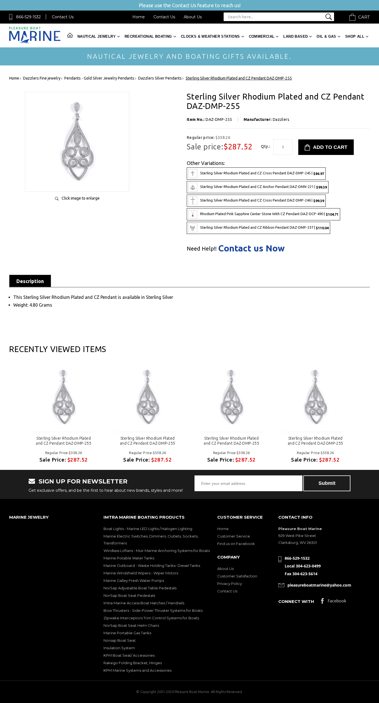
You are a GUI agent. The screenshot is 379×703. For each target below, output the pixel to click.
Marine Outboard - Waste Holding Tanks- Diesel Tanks (151, 565)
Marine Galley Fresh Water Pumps (133, 580)
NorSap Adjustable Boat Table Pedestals (139, 588)
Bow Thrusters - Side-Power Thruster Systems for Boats (153, 610)
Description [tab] (30, 281)
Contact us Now (251, 248)
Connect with (296, 601)
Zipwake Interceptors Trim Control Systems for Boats (151, 618)
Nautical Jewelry (96, 36)
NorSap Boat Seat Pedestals (129, 595)
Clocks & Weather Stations (210, 36)
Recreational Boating (148, 36)
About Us (193, 16)
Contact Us (63, 16)
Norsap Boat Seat (119, 640)
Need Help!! (202, 248)
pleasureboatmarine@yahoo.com (319, 585)
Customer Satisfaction (237, 576)
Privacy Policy (229, 583)
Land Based (295, 36)
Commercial (262, 36)
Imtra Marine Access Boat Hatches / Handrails (143, 603)
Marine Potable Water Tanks (128, 558)
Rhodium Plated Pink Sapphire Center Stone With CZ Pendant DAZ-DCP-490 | (269, 214)
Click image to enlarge (81, 198)
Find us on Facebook (236, 543)
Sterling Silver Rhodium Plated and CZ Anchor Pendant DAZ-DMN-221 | (263, 187)
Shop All (354, 36)
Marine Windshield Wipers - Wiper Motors (140, 573)
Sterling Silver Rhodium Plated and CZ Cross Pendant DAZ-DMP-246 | (262, 200)
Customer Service (233, 536)
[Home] (34, 42)
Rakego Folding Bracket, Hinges (132, 663)
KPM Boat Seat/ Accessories (129, 655)
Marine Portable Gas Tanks (127, 633)
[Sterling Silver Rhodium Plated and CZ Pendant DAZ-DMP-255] (77, 181)
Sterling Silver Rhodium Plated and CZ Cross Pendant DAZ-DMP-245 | (262, 173)
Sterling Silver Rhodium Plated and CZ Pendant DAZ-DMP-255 (63, 440)
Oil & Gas (326, 36)
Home (138, 16)
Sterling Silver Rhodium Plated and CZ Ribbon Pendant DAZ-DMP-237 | (264, 227)
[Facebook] (333, 602)
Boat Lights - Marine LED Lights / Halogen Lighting (147, 528)
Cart (364, 17)
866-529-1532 (28, 16)
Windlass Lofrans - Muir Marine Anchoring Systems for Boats (156, 550)
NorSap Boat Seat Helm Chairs (131, 625)
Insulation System (119, 648)
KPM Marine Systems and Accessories (137, 670)
